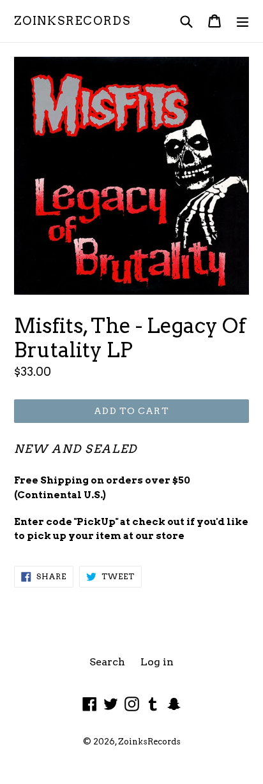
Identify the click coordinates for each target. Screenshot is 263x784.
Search (107, 662)
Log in (157, 662)
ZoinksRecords (72, 20)
